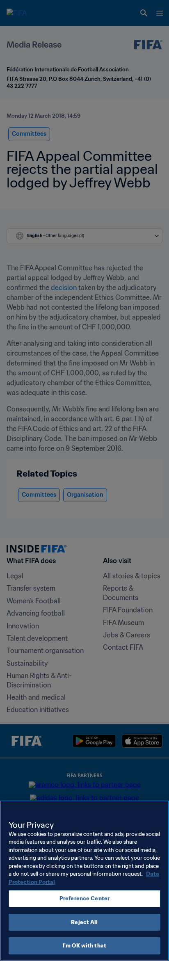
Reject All (84, 922)
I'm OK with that (84, 945)
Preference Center (84, 898)
